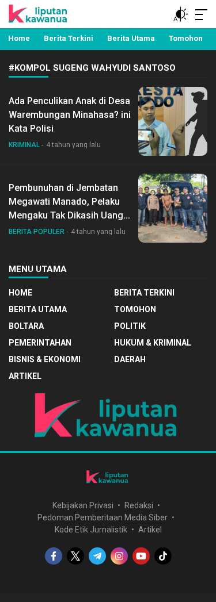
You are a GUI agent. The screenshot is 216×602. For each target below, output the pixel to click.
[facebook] (53, 556)
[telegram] (97, 556)
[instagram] (119, 556)
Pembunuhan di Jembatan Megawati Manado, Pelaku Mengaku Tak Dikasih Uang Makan (66, 208)
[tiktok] (163, 556)
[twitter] (75, 556)
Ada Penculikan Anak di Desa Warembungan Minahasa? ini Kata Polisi (70, 114)
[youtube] (141, 556)
